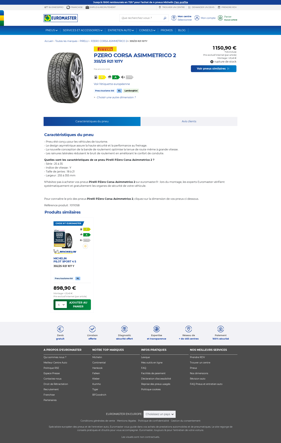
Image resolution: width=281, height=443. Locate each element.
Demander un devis (202, 7)
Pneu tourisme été (104, 90)
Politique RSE (51, 368)
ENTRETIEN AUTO (119, 30)
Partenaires (50, 400)
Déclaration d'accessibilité (156, 378)
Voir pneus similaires (212, 68)
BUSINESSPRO (55, 7)
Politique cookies (151, 389)
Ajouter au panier (78, 304)
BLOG (182, 30)
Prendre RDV (229, 7)
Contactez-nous (52, 378)
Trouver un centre (173, 7)
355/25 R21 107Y (108, 61)
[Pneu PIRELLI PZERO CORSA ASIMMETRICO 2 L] (65, 77)
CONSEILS (146, 30)
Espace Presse (52, 373)
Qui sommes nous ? (55, 357)
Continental (99, 362)
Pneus (193, 368)
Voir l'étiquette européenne (112, 84)
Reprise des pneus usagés (155, 384)
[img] (85, 246)
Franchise (76, 7)
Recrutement (51, 389)
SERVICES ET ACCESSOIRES (81, 30)
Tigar (95, 389)
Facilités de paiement (153, 373)
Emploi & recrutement (102, 7)
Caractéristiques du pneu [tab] (92, 121)
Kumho (96, 384)
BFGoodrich (99, 394)
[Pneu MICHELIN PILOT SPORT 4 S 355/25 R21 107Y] (67, 238)
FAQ (143, 368)
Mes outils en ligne (151, 362)
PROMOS (167, 30)
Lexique (145, 357)
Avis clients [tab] (189, 121)
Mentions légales (126, 420)
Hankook (97, 368)
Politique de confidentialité (153, 420)
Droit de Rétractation (56, 384)
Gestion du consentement (186, 420)
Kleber (96, 378)
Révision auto (197, 378)
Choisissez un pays (158, 414)
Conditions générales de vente (97, 420)
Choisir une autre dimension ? (116, 97)
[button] (85, 246)
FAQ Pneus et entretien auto (206, 384)
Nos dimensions (199, 373)
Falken (96, 373)
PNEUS (50, 30)
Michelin (97, 357)
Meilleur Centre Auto (55, 362)
